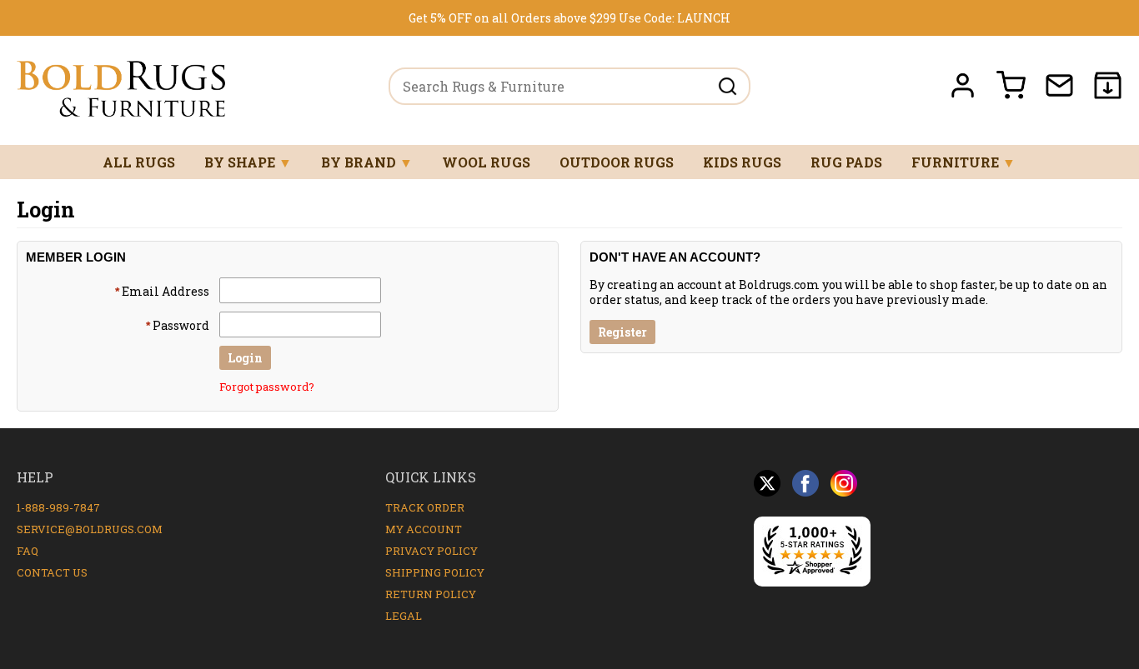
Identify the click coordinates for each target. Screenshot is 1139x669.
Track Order (424, 507)
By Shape (248, 162)
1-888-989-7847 (58, 507)
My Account (423, 529)
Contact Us (52, 572)
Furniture (963, 162)
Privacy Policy (431, 550)
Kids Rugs (742, 162)
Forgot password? (266, 386)
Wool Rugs (486, 162)
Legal (403, 615)
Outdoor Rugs (616, 162)
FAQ (27, 550)
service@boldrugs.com (90, 529)
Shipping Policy (434, 572)
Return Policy (430, 594)
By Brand (367, 162)
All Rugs (139, 162)
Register (622, 332)
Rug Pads (846, 162)
